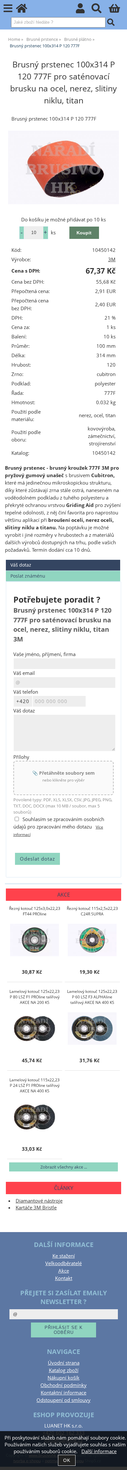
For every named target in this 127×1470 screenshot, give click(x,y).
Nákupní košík (63, 1377)
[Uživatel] (84, 10)
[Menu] (8, 8)
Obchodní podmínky (63, 1385)
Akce (63, 1270)
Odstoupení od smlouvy (63, 1400)
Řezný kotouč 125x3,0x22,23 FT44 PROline (34, 911)
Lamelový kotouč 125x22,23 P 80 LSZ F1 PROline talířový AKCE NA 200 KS (34, 997)
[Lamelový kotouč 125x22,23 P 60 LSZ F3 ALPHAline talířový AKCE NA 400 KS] (92, 1028)
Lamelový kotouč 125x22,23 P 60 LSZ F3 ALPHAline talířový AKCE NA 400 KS (92, 997)
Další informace (99, 1451)
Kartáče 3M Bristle (36, 1207)
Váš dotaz (20, 565)
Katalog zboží (63, 1370)
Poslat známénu (27, 576)
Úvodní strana (63, 1362)
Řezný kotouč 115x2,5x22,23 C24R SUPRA (92, 911)
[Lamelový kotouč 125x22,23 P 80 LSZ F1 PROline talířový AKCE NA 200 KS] (34, 1028)
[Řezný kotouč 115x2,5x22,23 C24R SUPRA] (92, 940)
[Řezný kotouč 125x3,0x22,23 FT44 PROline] (34, 940)
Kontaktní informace (63, 1392)
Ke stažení (63, 1255)
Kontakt (63, 1278)
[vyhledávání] (100, 10)
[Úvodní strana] (25, 10)
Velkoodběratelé (63, 1263)
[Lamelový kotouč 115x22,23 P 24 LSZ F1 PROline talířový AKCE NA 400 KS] (34, 1117)
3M (112, 259)
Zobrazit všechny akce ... (63, 1167)
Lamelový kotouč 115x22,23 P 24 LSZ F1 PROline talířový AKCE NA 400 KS (34, 1085)
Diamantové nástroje (39, 1200)
